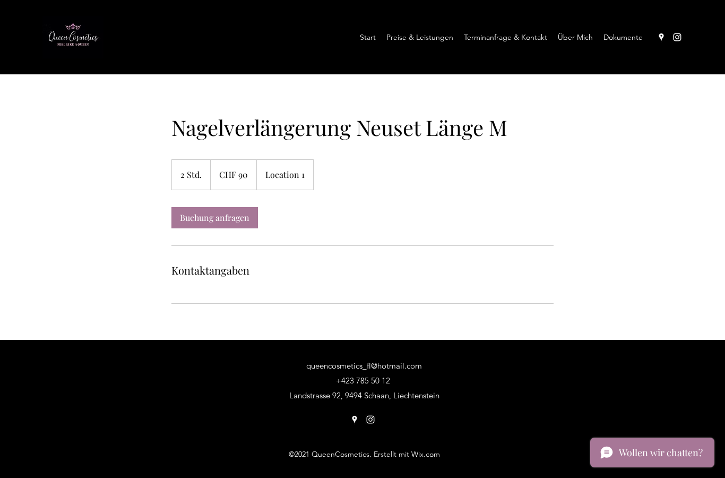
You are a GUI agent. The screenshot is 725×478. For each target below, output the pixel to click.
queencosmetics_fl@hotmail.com (364, 366)
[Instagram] (677, 37)
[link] (214, 217)
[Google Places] (661, 37)
